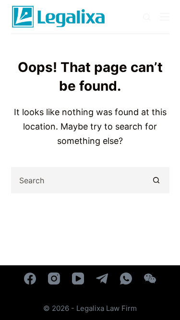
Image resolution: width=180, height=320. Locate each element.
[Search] (146, 17)
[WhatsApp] (126, 278)
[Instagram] (54, 278)
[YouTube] (78, 278)
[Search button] (156, 180)
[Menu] (164, 17)
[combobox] (78, 180)
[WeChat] (150, 278)
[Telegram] (102, 278)
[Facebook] (30, 278)
